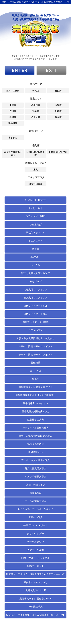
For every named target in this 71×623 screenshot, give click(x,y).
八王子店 (35, 117)
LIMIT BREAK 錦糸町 (35, 153)
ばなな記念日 (35, 183)
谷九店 (35, 90)
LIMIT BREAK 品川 (58, 152)
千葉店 (35, 111)
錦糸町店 (12, 123)
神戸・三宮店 (12, 90)
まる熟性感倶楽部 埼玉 (12, 153)
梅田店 (58, 90)
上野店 (12, 105)
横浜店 (58, 117)
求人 (35, 169)
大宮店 (58, 105)
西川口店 (35, 105)
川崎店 (58, 111)
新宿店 (12, 117)
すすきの (12, 137)
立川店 (12, 111)
